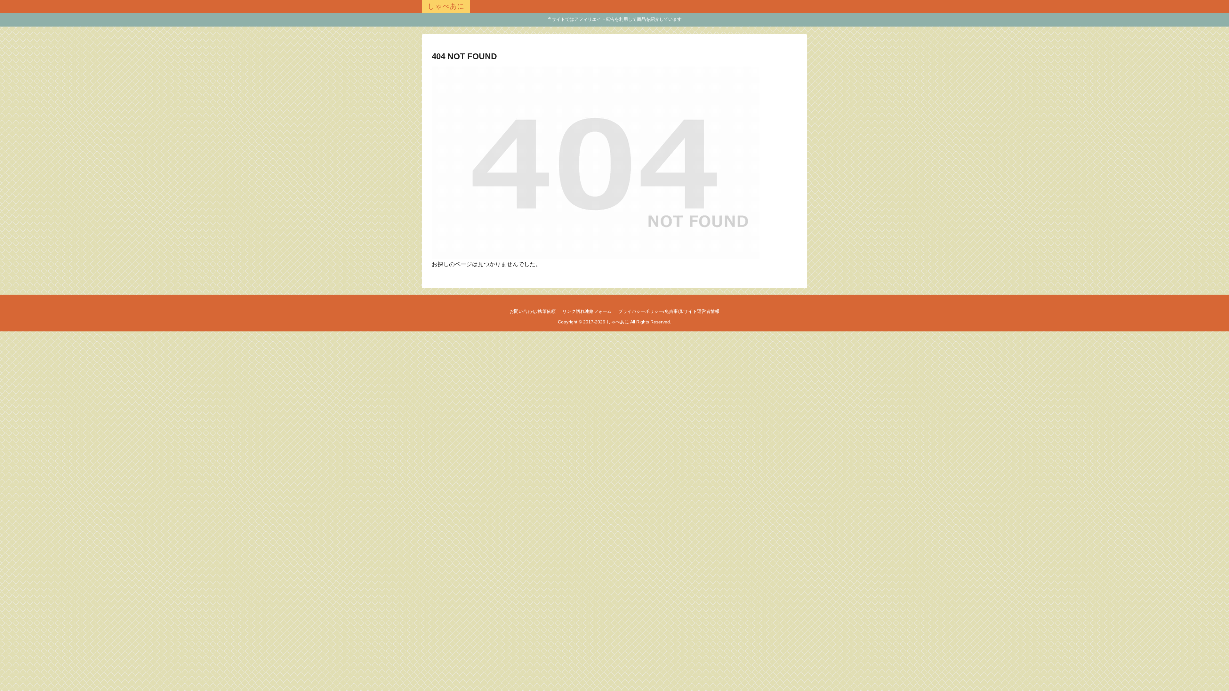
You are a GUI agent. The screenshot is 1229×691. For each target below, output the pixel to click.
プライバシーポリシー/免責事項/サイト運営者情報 (668, 311)
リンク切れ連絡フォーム (587, 311)
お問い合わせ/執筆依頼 (533, 311)
